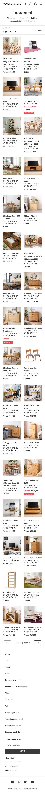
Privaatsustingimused (14, 719)
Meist (7, 674)
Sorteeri (6, 28)
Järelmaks (9, 699)
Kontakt (8, 667)
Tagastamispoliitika (12, 732)
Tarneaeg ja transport (13, 680)
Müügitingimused (12, 712)
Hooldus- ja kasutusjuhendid (16, 686)
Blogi (7, 693)
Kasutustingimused (13, 725)
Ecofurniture (18, 789)
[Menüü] (40, 3)
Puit (6, 706)
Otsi (6, 661)
